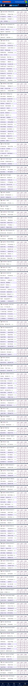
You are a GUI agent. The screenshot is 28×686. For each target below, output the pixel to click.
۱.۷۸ (19, 362)
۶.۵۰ (26, 146)
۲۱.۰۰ (19, 301)
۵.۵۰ (26, 27)
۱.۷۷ (19, 16)
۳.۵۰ (22, 16)
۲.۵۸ (19, 21)
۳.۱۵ (22, 55)
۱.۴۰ (26, 307)
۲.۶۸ (26, 258)
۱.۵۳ (19, 390)
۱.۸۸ (19, 289)
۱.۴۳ (26, 163)
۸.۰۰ (26, 110)
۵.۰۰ (22, 27)
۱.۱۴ (18, 99)
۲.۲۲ (19, 136)
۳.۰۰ (26, 117)
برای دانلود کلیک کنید (6, 1)
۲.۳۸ (26, 138)
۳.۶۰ (26, 31)
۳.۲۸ (19, 62)
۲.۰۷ (19, 324)
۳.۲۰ (22, 37)
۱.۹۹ (18, 388)
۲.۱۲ (19, 334)
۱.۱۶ (18, 96)
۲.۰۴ (19, 117)
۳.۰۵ (22, 155)
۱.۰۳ (26, 301)
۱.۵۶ (26, 59)
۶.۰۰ (22, 14)
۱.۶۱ (18, 119)
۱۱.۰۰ (26, 96)
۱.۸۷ (19, 438)
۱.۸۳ (19, 172)
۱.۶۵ (26, 133)
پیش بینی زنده (20, 685)
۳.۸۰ (22, 19)
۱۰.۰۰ (26, 341)
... (22, 656)
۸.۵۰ (19, 14)
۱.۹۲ (18, 50)
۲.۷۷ (22, 264)
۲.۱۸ (26, 62)
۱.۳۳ (19, 678)
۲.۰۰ (26, 91)
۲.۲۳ (19, 368)
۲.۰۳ (19, 535)
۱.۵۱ (19, 624)
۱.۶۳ (19, 182)
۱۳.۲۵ (19, 282)
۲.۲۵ (26, 636)
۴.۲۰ (22, 59)
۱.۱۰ (26, 287)
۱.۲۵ (19, 110)
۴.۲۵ (22, 52)
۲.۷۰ (19, 66)
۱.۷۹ (19, 648)
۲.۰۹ (26, 73)
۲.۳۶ (26, 189)
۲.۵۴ (22, 258)
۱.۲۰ (18, 203)
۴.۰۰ (22, 64)
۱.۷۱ (26, 86)
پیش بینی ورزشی (25, 685)
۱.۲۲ (26, 14)
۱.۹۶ (26, 151)
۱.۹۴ (19, 209)
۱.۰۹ (26, 282)
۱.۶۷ (26, 64)
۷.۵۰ (19, 346)
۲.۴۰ (26, 413)
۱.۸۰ (19, 332)
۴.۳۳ (22, 124)
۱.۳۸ (19, 586)
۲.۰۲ (26, 140)
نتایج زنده (14, 685)
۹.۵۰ (26, 220)
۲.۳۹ (26, 481)
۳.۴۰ (26, 29)
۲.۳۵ (26, 66)
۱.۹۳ (19, 31)
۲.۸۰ (19, 37)
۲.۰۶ (19, 126)
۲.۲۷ (19, 238)
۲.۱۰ (26, 187)
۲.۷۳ (22, 249)
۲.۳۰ (19, 177)
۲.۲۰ (19, 48)
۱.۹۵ (19, 29)
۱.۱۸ (26, 309)
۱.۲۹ (26, 311)
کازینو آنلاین (8, 685)
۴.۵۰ (19, 43)
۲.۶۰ (26, 395)
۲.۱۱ (18, 376)
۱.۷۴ (19, 214)
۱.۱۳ (18, 101)
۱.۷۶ (26, 497)
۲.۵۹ (26, 565)
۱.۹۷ (19, 227)
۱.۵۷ (19, 88)
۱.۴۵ (19, 113)
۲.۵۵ (26, 37)
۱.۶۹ (18, 19)
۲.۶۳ (19, 55)
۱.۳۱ (26, 592)
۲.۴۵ (26, 21)
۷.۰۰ (22, 99)
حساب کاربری (3, 685)
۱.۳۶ (19, 244)
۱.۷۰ (26, 43)
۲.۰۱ (18, 385)
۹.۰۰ (26, 108)
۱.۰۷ (26, 352)
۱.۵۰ (26, 52)
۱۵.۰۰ (19, 352)
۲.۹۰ (26, 126)
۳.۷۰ (22, 31)
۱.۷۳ (19, 195)
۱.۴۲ (19, 124)
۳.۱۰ (22, 161)
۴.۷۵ (26, 153)
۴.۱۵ (26, 16)
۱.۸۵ (19, 115)
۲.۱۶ (26, 78)
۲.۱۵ (26, 249)
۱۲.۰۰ (26, 99)
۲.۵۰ (26, 57)
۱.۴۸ (19, 27)
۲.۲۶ (26, 381)
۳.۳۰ (22, 21)
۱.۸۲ (19, 155)
